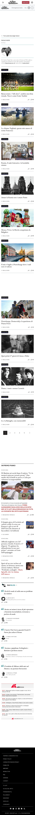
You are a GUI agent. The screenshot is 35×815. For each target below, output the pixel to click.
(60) (33, 514)
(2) (33, 270)
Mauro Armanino (11, 654)
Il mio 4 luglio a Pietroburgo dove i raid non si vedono (16, 265)
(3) (33, 134)
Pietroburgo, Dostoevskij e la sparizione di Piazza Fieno (17, 322)
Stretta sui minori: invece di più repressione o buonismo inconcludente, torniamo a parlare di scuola (18, 611)
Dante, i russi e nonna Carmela (12, 388)
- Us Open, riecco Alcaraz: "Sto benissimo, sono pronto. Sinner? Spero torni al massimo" (16, 695)
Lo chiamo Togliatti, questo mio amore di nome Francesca (16, 129)
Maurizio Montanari (12, 618)
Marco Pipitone (11, 636)
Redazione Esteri (7, 556)
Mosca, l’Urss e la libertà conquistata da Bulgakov (15, 231)
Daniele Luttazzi (11, 673)
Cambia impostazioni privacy (11, 762)
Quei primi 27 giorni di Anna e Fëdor (15, 356)
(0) (33, 99)
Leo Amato (5, 534)
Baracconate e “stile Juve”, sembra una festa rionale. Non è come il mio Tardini (17, 95)
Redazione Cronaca (8, 514)
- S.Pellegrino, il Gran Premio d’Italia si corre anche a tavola (17, 702)
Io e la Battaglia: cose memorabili (13, 421)
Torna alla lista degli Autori (11, 36)
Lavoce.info (10, 598)
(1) (33, 327)
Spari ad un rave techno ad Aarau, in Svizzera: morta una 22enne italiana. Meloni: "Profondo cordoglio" (12, 566)
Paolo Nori (5, 99)
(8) (33, 534)
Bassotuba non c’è (10, 63)
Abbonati (26, 2)
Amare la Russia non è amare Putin (14, 197)
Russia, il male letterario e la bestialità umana (15, 164)
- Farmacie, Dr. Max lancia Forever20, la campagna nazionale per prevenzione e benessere (15, 706)
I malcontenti (25, 63)
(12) (7, 622)
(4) (33, 168)
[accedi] (32, 2)
